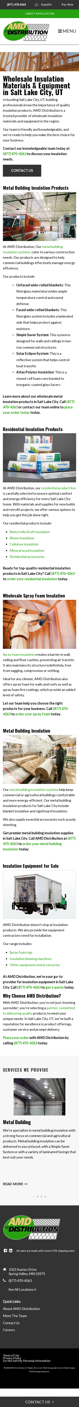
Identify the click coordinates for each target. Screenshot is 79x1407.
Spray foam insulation (19, 654)
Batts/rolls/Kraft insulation (30, 532)
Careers (9, 1330)
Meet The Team (15, 1316)
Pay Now (67, 4)
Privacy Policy (12, 1358)
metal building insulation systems (33, 789)
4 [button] (45, 1197)
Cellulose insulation (24, 544)
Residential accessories (27, 556)
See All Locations (21, 1289)
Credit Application (39, 13)
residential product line (58, 488)
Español (46, 4)
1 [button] (34, 1197)
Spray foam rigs (21, 952)
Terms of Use (11, 1355)
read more (13, 1184)
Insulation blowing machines (31, 959)
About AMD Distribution (21, 1308)
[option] (39, 1133)
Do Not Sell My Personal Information (26, 1360)
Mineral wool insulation (27, 550)
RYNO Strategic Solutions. (39, 1371)
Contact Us (22, 170)
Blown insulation (22, 538)
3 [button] (41, 1197)
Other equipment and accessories (35, 965)
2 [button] (38, 1197)
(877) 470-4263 (16, 4)
